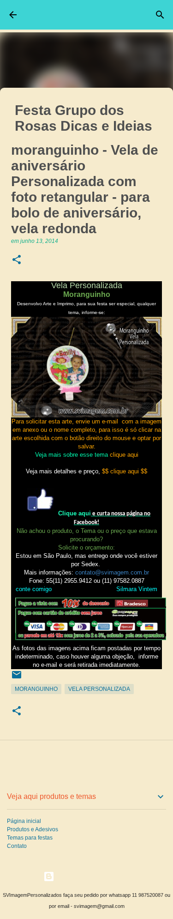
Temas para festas (30, 837)
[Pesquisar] (160, 15)
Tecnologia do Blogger (92, 876)
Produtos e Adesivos (32, 829)
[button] (16, 260)
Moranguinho (36, 689)
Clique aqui (74, 513)
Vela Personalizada (99, 689)
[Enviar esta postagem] (16, 678)
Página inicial (24, 821)
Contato (17, 846)
